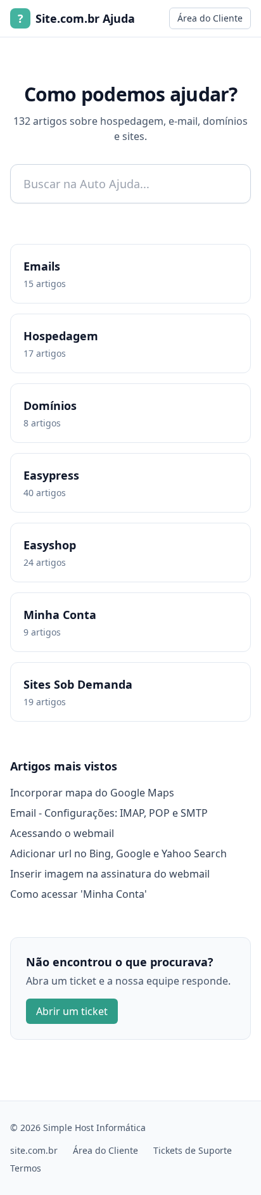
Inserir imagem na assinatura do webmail (110, 874)
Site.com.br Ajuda (76, 18)
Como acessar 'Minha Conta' (78, 894)
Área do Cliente (210, 18)
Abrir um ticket (72, 1011)
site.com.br (34, 1150)
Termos (25, 1168)
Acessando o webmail (62, 833)
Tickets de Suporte (192, 1150)
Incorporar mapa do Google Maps (92, 793)
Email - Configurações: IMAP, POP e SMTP (109, 813)
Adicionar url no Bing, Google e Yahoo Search (118, 853)
